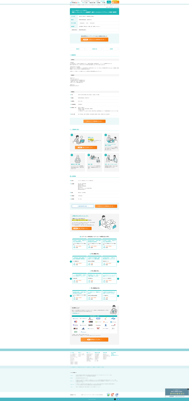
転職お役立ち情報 (97, 352)
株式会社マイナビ (73, 394)
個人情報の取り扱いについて (115, 355)
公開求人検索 (105, 352)
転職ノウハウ (88, 352)
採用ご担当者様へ (113, 352)
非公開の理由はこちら (76, 313)
